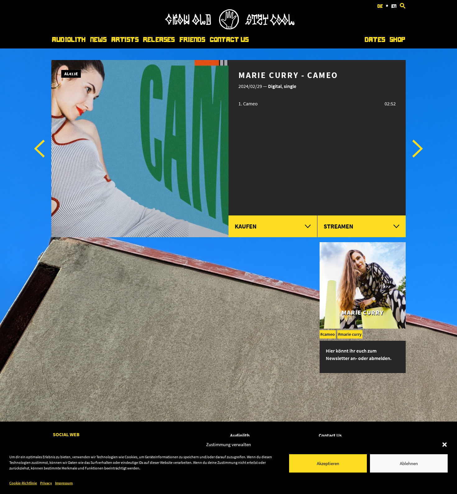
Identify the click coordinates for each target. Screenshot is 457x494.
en (393, 6)
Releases (159, 40)
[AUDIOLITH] (229, 28)
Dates (375, 40)
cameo (328, 334)
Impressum (64, 483)
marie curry (351, 334)
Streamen (338, 226)
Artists (125, 40)
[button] (444, 444)
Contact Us (229, 40)
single (290, 86)
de (380, 6)
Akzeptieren (328, 463)
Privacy (46, 483)
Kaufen (245, 226)
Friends (192, 40)
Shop (397, 40)
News (98, 40)
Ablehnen (409, 463)
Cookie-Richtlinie (23, 483)
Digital (275, 86)
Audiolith (68, 40)
